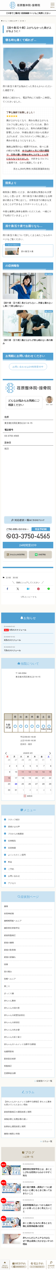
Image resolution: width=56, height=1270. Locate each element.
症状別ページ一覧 (44, 1080)
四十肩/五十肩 (27, 251)
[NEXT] (49, 753)
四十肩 (15, 577)
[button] (7, 589)
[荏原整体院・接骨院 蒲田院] (24, 5)
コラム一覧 (47, 1141)
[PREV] (6, 753)
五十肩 (8, 577)
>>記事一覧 (28, 1156)
